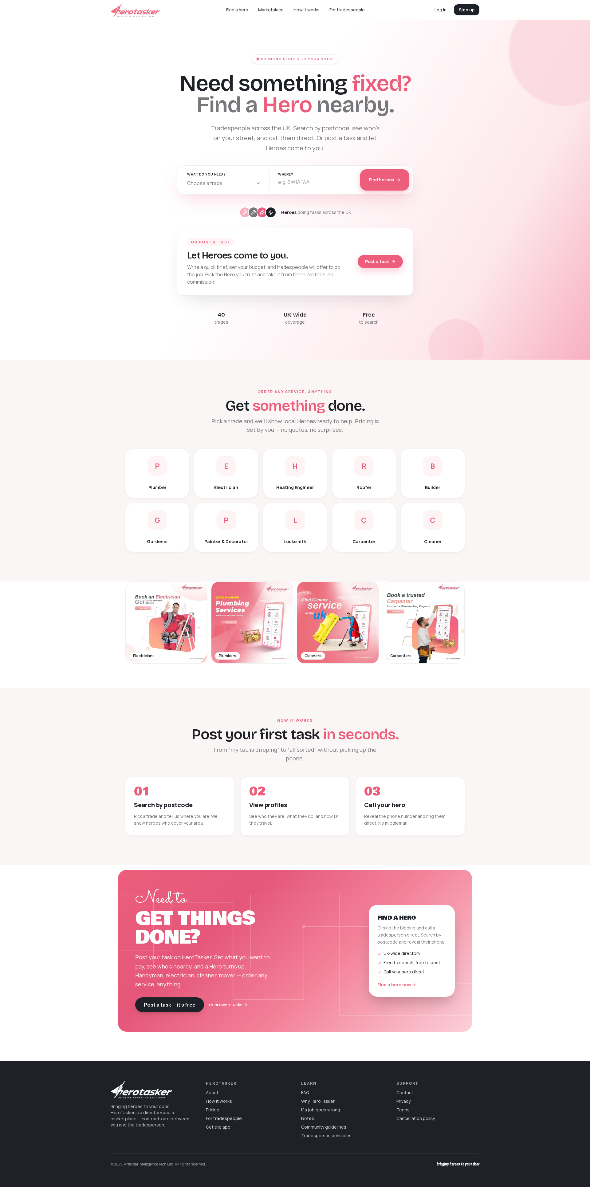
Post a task (380, 261)
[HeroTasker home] (135, 10)
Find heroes (384, 180)
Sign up (466, 10)
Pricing (212, 1110)
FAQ (305, 1092)
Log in (440, 10)
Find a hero (237, 10)
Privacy (403, 1101)
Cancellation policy (415, 1118)
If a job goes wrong (320, 1110)
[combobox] (224, 183)
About (212, 1092)
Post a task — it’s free (169, 1004)
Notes (307, 1118)
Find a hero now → (396, 985)
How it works (306, 10)
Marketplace (271, 10)
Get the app (218, 1127)
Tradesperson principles (326, 1135)
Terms (403, 1110)
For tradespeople (347, 10)
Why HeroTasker (318, 1101)
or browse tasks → (228, 1005)
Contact (404, 1092)
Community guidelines (323, 1127)
